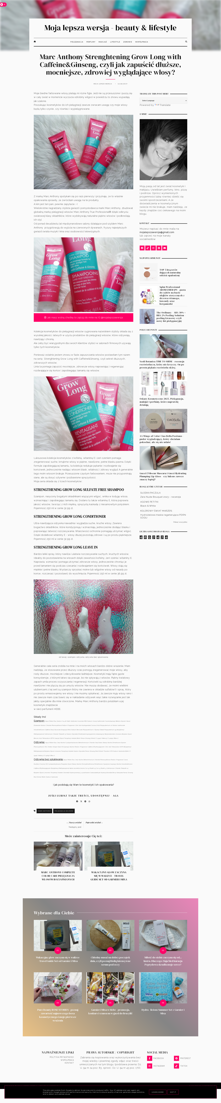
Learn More (158, 1092)
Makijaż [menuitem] (103, 42)
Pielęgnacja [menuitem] (76, 42)
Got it (173, 1092)
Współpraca (67, 1060)
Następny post (75, 827)
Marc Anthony (44, 811)
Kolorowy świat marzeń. (156, 511)
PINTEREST (185, 1058)
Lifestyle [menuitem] (115, 42)
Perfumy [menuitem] (90, 42)
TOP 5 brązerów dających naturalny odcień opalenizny (170, 272)
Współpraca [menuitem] (141, 42)
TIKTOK (183, 1066)
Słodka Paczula (150, 493)
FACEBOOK (158, 1058)
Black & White (148, 506)
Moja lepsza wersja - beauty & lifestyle (110, 27)
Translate (165, 105)
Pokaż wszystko (180, 522)
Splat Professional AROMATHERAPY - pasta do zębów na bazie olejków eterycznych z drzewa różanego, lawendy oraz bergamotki (173, 296)
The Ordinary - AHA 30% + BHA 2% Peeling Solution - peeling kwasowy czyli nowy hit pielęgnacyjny (171, 317)
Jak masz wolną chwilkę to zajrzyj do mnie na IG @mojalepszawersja (84, 317)
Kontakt (69, 1063)
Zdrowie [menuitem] (127, 42)
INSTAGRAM (159, 1066)
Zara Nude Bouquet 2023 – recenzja (160, 497)
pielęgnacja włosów (64, 811)
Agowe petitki (149, 502)
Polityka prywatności (62, 1057)
